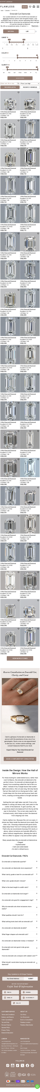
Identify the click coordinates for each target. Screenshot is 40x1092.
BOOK (25, 7)
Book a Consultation (26, 1019)
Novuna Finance (6, 1025)
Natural (11, 31)
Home (2, 10)
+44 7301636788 (25, 1041)
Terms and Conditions (8, 1014)
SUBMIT (30, 978)
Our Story (23, 1014)
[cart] (34, 6)
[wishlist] (30, 6)
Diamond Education (7, 1032)
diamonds (7, 10)
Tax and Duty (5, 1022)
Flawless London (25, 1022)
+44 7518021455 (6, 1041)
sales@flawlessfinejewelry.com (9, 1043)
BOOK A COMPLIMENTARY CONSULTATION (20, 759)
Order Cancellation (7, 1019)
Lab (27, 31)
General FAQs (5, 1027)
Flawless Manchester (26, 1025)
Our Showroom (24, 1017)
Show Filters (20, 78)
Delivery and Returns (7, 1017)
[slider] (9, 42)
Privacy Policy (5, 1030)
